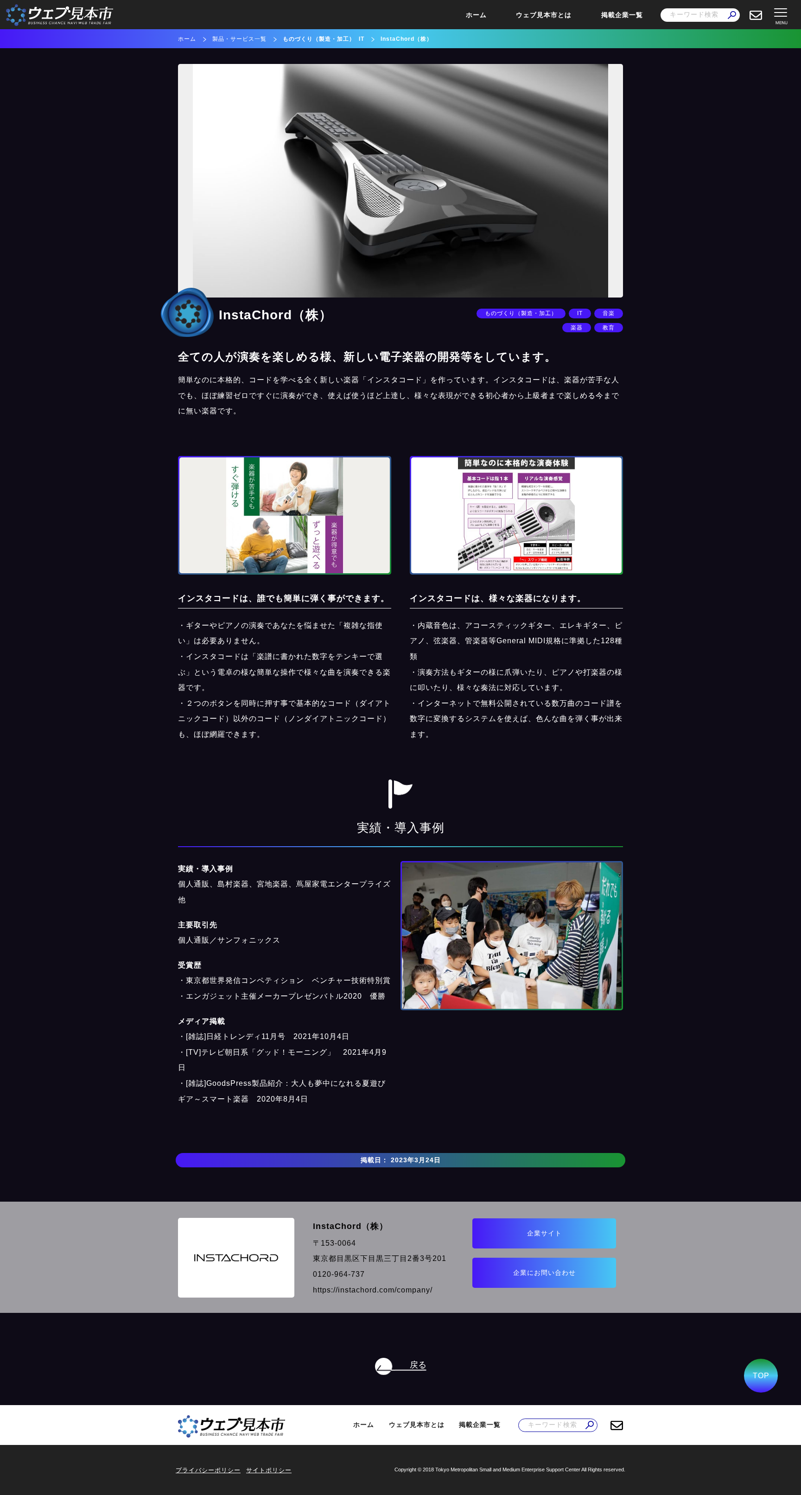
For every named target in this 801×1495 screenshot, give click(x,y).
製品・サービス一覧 (239, 39)
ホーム (476, 15)
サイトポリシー (269, 1470)
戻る (418, 1364)
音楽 (609, 313)
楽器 (577, 327)
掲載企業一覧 (622, 15)
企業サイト (544, 1233)
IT (361, 39)
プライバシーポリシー (208, 1470)
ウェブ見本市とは (544, 15)
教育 (609, 327)
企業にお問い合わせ (544, 1272)
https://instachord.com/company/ (372, 1290)
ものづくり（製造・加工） (319, 39)
